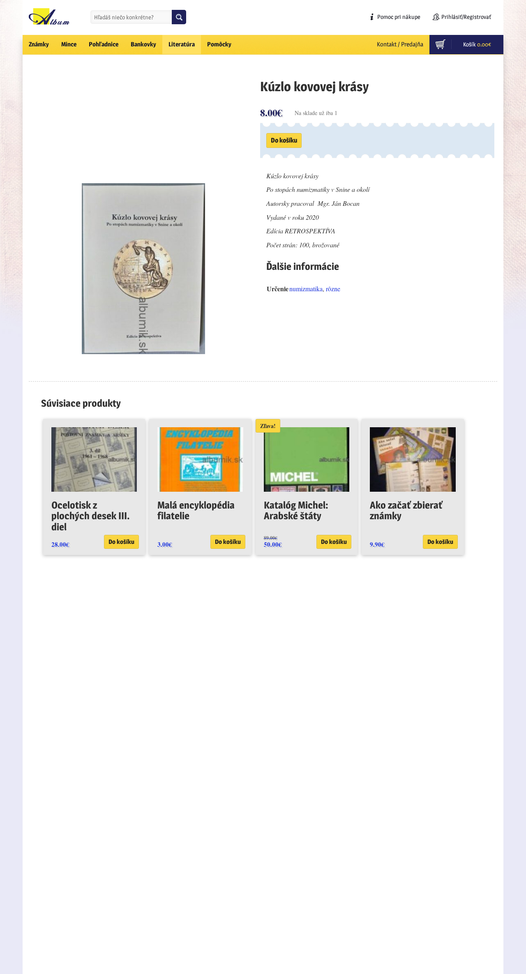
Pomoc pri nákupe (398, 16)
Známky (39, 44)
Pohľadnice (103, 44)
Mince (68, 44)
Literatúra (181, 44)
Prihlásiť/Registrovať (466, 16)
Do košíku (284, 140)
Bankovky (143, 44)
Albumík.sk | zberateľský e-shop (49, 16)
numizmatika (306, 288)
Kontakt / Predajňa (400, 44)
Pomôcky (219, 44)
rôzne (333, 288)
